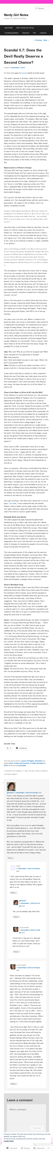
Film (34, 33)
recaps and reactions (21, 763)
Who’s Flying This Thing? (25, 28)
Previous (37, 40)
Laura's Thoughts (27, 761)
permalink (22, 765)
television (40, 763)
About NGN (9, 28)
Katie (6, 765)
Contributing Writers (12, 33)
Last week (12, 503)
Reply (11, 858)
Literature (43, 33)
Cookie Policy (9, 1141)
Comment (37, 1128)
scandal (33, 763)
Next (46, 40)
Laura (24, 73)
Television (25, 33)
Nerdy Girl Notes (16, 15)
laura (11, 763)
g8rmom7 (10, 792)
